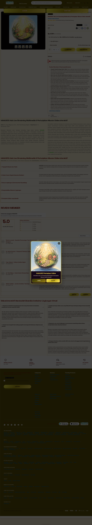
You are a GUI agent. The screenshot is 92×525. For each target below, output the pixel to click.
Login (39, 280)
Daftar (53, 280)
